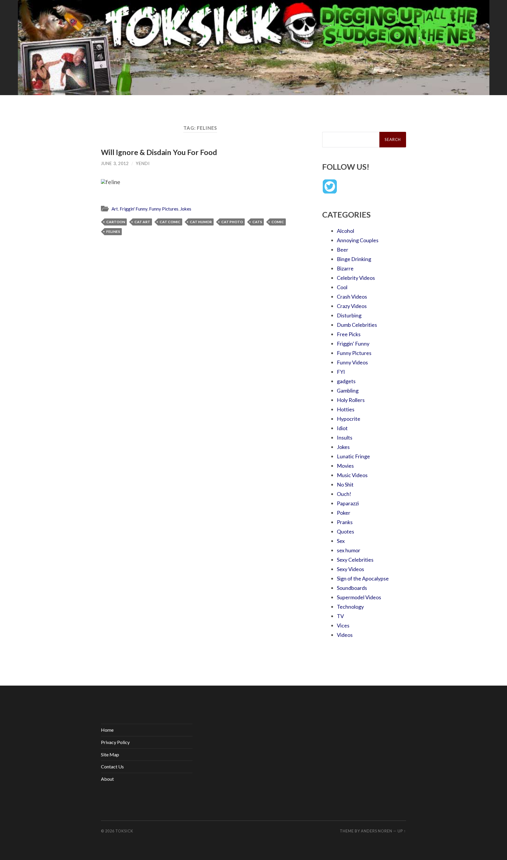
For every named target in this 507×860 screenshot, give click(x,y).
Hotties (345, 409)
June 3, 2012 (115, 163)
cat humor (201, 222)
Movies (345, 465)
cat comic (170, 222)
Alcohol (345, 231)
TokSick (124, 831)
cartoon (115, 222)
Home (107, 730)
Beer (342, 249)
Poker (343, 512)
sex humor (348, 550)
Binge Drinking (354, 259)
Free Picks (349, 334)
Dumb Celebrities (357, 325)
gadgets (346, 381)
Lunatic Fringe (353, 456)
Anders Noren (376, 831)
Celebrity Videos (356, 278)
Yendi (143, 163)
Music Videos (352, 475)
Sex (341, 541)
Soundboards (352, 588)
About (107, 779)
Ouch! (344, 494)
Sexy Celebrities (355, 559)
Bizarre (345, 268)
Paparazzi (348, 503)
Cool (342, 287)
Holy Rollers (351, 400)
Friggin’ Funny (353, 343)
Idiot (342, 428)
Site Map (110, 754)
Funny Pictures (163, 208)
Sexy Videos (350, 569)
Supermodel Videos (359, 597)
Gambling (348, 390)
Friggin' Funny (133, 208)
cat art (142, 222)
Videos (345, 635)
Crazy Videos (352, 306)
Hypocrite (348, 418)
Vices (343, 625)
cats (257, 222)
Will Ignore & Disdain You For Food (159, 152)
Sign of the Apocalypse (363, 578)
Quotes (345, 531)
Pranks (345, 522)
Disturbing (349, 315)
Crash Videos (352, 296)
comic (277, 222)
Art (114, 208)
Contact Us (112, 766)
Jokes (185, 208)
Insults (344, 437)
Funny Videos (352, 362)
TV (340, 616)
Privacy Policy (115, 742)
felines (113, 231)
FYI (341, 371)
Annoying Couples (357, 240)
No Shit (345, 484)
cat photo (232, 222)
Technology (350, 606)
